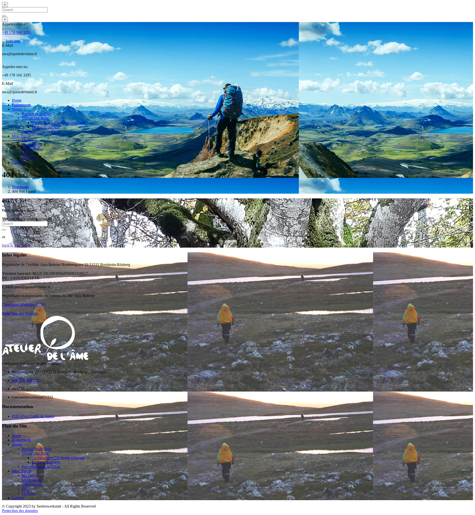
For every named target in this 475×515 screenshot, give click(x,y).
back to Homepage (16, 245)
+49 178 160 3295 (16, 32)
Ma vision (29, 140)
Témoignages (32, 149)
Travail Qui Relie (35, 118)
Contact (18, 163)
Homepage (20, 187)
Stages (17, 109)
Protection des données (20, 313)
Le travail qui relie (46, 127)
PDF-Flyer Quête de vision (33, 416)
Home (17, 100)
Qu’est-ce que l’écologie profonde (58, 122)
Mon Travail (21, 136)
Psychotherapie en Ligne (41, 131)
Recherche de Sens (36, 114)
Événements (21, 105)
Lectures (28, 158)
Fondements (31, 145)
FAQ (26, 154)
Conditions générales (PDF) (24, 305)
